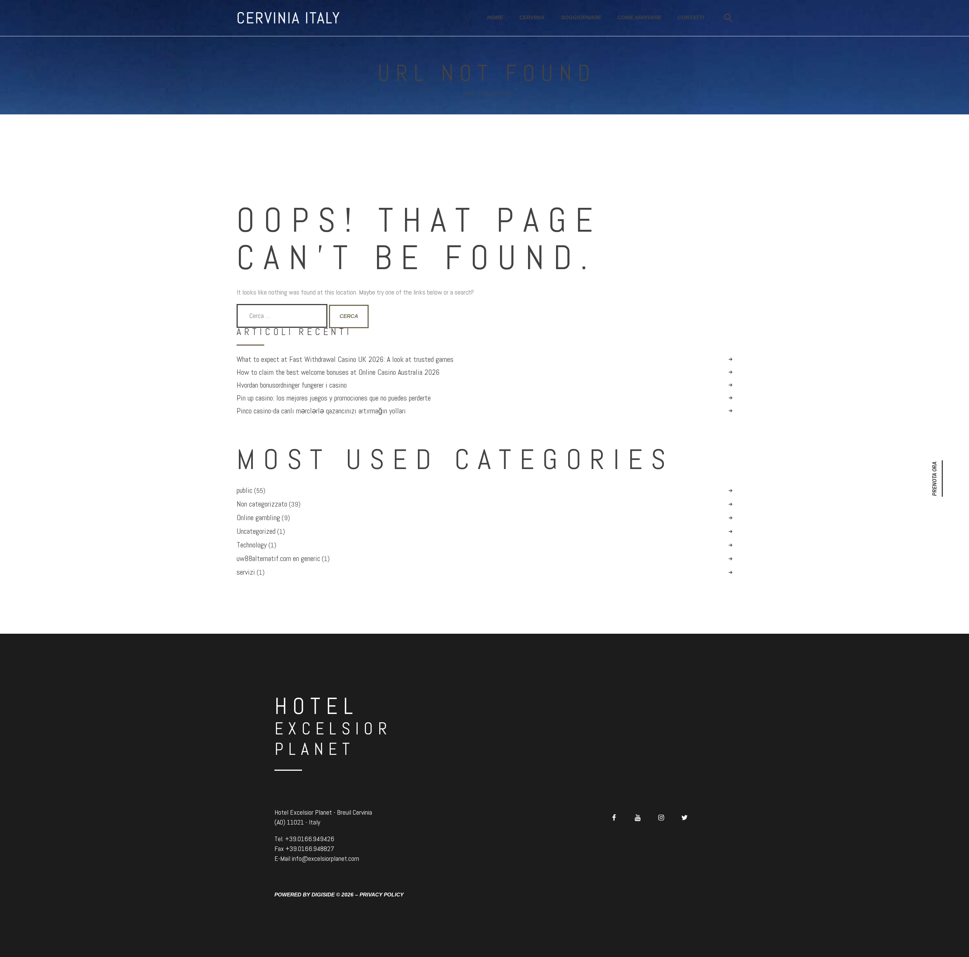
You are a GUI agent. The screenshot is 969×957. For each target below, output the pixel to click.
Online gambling (258, 517)
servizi (246, 572)
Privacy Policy (381, 895)
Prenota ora (935, 478)
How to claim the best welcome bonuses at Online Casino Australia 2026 (338, 372)
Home (469, 93)
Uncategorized (256, 531)
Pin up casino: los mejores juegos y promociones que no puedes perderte (334, 398)
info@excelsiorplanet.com (325, 858)
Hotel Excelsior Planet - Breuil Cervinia (323, 812)
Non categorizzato (262, 504)
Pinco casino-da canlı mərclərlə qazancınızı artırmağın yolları (321, 411)
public (244, 490)
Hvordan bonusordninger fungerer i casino (292, 385)
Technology (252, 545)
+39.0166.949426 (309, 838)
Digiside (323, 895)
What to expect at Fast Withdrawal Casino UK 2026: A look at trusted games (345, 359)
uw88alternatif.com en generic (278, 558)
